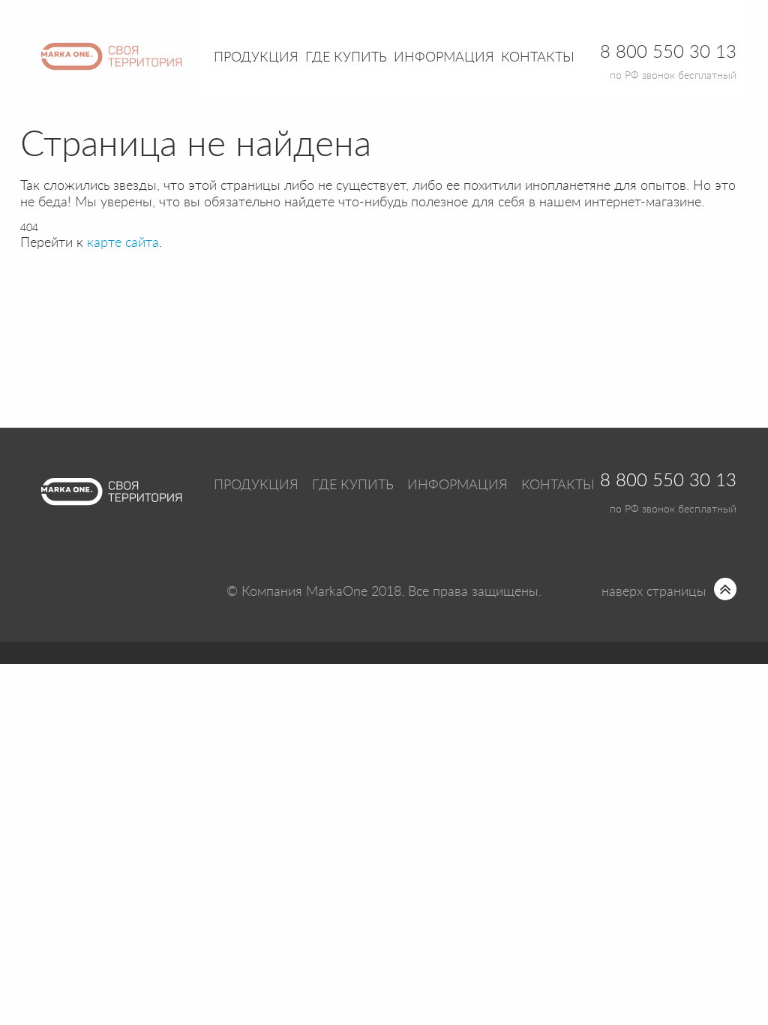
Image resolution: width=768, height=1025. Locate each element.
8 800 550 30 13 (668, 481)
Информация (457, 485)
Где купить (353, 485)
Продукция (256, 58)
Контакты (537, 58)
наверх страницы (654, 592)
